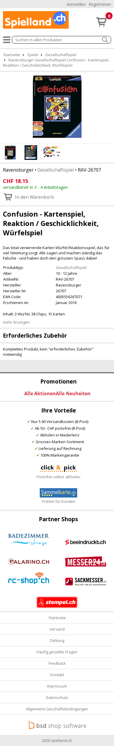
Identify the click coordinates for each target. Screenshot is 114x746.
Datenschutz (57, 697)
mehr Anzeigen (16, 322)
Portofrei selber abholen (58, 476)
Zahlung (57, 640)
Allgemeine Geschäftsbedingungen (57, 709)
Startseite (57, 617)
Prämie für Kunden (58, 501)
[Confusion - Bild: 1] (57, 106)
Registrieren (100, 4)
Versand (57, 629)
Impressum (57, 686)
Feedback (57, 663)
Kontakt (57, 674)
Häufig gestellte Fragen (57, 652)
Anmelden (76, 4)
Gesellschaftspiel (55, 170)
